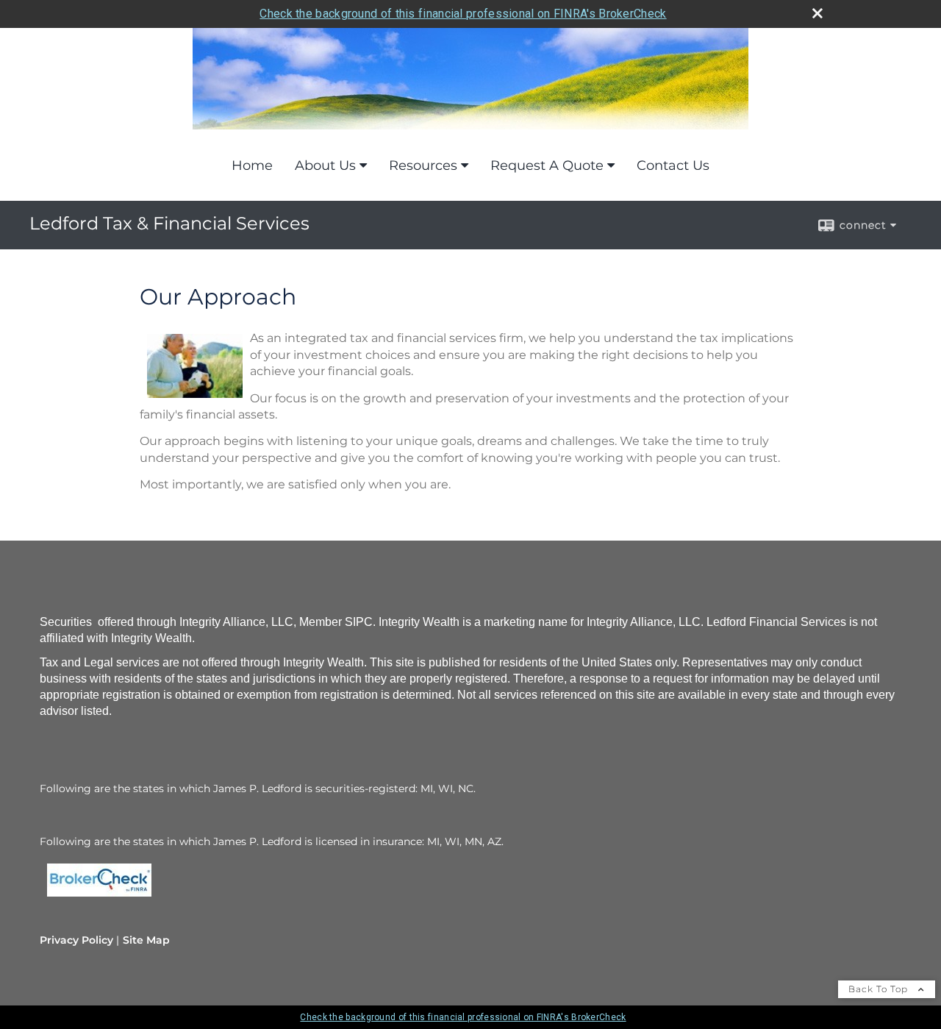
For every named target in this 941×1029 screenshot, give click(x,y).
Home (252, 165)
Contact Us (673, 165)
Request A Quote (547, 165)
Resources (423, 165)
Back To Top (879, 988)
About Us (325, 165)
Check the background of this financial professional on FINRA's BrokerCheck (463, 14)
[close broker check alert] (817, 13)
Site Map (146, 940)
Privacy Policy (76, 940)
